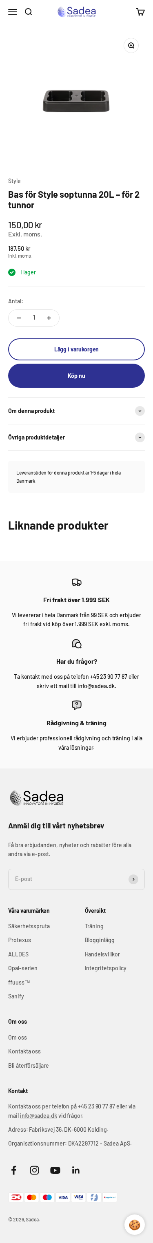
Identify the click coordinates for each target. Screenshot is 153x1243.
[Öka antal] (49, 318)
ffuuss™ (19, 982)
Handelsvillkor (102, 954)
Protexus (19, 939)
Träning (94, 926)
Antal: (15, 301)
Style (14, 180)
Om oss (17, 1037)
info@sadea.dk (38, 1115)
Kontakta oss (24, 1051)
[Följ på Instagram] (34, 1170)
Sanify (16, 996)
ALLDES (18, 954)
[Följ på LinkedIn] (76, 1170)
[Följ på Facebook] (13, 1170)
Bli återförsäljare (28, 1065)
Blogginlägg (100, 939)
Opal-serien (23, 968)
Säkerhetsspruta (29, 926)
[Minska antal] (19, 318)
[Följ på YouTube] (55, 1170)
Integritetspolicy (106, 968)
